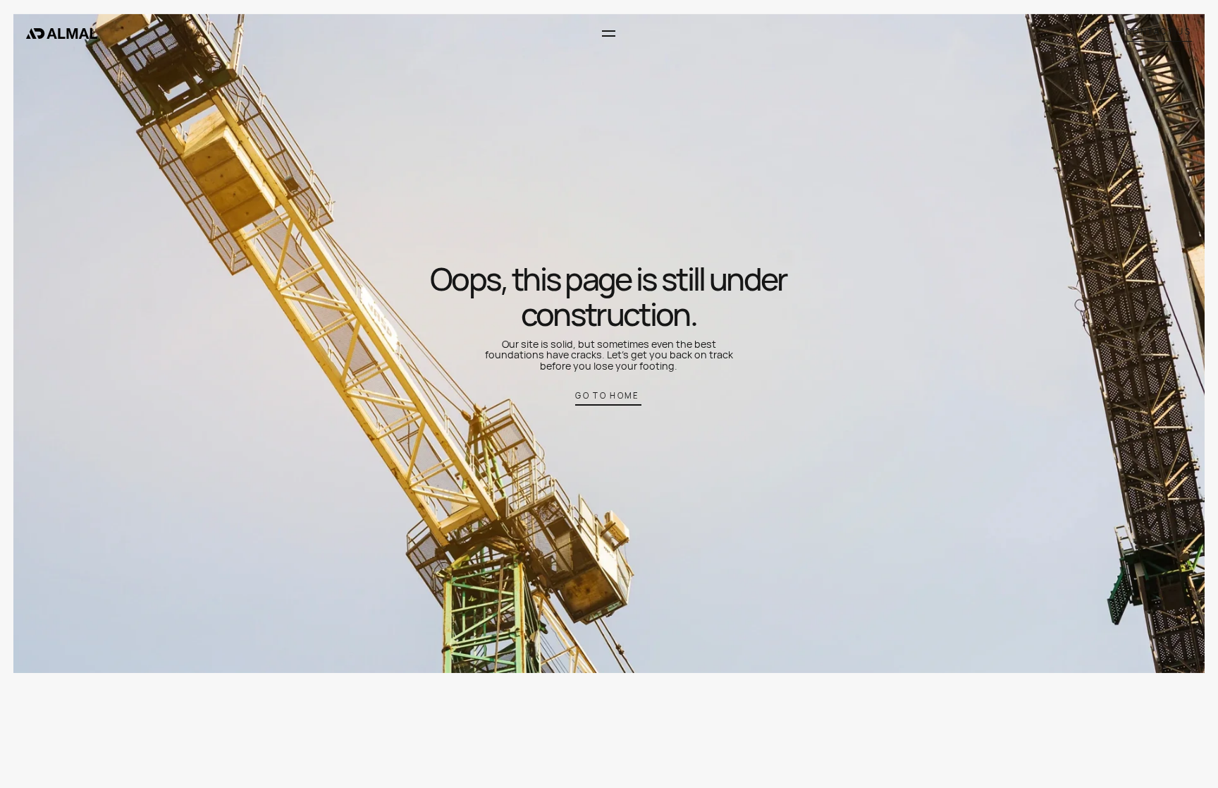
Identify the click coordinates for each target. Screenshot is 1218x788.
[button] (608, 33)
